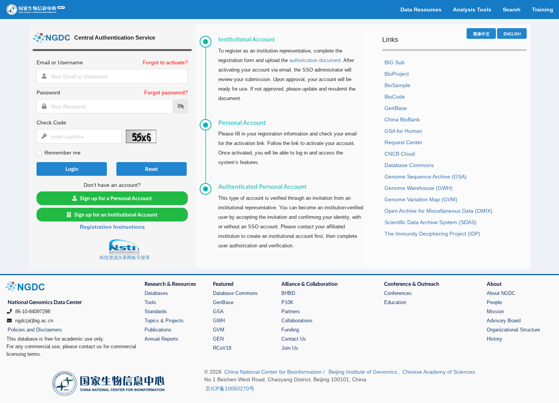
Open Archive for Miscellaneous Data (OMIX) (438, 211)
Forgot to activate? (165, 62)
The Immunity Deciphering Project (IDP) (432, 234)
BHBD (288, 293)
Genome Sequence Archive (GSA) (425, 177)
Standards (156, 311)
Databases (156, 293)
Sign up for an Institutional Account (115, 214)
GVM (218, 330)
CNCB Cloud (399, 154)
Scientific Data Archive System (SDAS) (430, 222)
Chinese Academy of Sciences (438, 372)
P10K (287, 302)
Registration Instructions (112, 227)
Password (48, 92)
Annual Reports (161, 339)
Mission (495, 311)
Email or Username (60, 62)
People (494, 302)
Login (71, 169)
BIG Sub (394, 62)
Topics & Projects (164, 320)
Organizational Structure (513, 330)
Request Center (403, 142)
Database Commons (409, 165)
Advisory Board (504, 320)
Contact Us (293, 339)
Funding (290, 330)
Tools (150, 302)
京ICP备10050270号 (229, 388)
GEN (218, 339)
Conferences (398, 293)
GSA (218, 311)
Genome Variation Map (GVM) (420, 199)
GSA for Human (403, 131)
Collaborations (297, 320)
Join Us (289, 348)
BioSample (397, 85)
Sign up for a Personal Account (116, 198)
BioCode (394, 97)
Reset (151, 169)
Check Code (51, 122)
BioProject (396, 74)
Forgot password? (166, 92)
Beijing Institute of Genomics (363, 372)
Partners (290, 311)
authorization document (315, 60)
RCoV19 (222, 348)
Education (395, 302)
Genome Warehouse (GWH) (418, 188)
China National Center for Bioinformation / (275, 372)
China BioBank (402, 119)
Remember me (62, 153)
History (494, 339)
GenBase (395, 108)
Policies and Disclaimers (35, 330)
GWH (219, 320)
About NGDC (501, 293)
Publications (158, 330)
